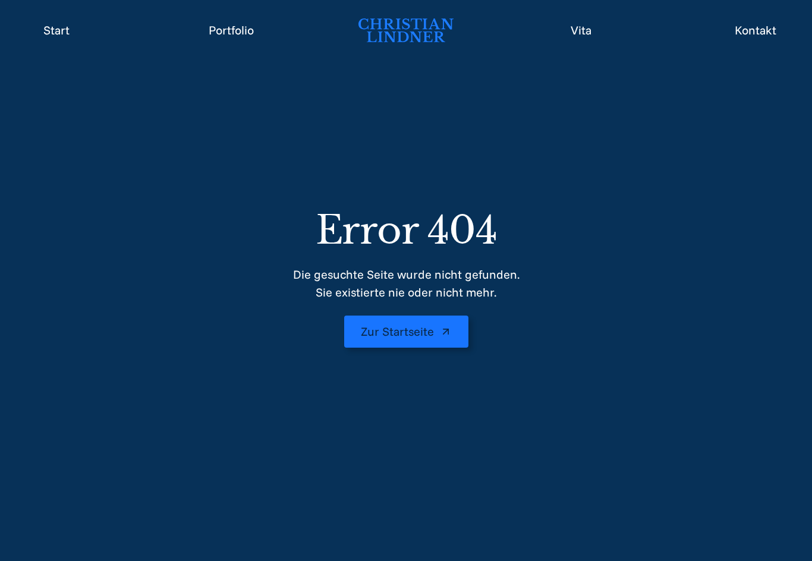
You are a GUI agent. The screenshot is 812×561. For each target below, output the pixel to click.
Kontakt (755, 30)
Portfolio (231, 30)
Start (56, 30)
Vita (581, 30)
